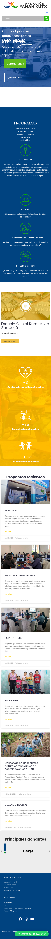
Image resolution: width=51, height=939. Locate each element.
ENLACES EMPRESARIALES (20, 575)
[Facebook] (20, 919)
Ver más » (8, 532)
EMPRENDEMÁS (14, 638)
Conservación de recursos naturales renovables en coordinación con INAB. (21, 766)
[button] (47, 12)
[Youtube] (32, 919)
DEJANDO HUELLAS (16, 804)
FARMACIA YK (13, 510)
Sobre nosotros (12, 877)
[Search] (46, 18)
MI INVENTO (12, 700)
